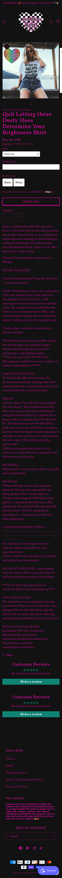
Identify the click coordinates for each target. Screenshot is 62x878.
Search (10, 758)
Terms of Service (17, 786)
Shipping (6, 144)
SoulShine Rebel (26, 873)
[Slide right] (37, 104)
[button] (3, 21)
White (19, 182)
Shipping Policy (16, 772)
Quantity (7, 210)
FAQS (9, 765)
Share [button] (9, 655)
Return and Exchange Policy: (24, 779)
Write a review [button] (31, 682)
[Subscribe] (52, 836)
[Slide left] (24, 104)
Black (7, 182)
